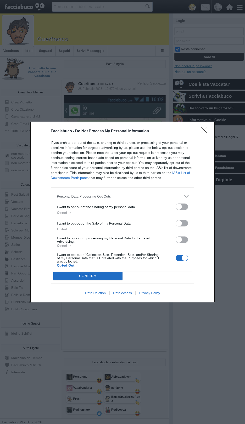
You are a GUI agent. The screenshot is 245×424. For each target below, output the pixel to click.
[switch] (182, 207)
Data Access (122, 293)
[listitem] (122, 196)
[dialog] (122, 212)
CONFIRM (88, 276)
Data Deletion (95, 293)
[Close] (205, 131)
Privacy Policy (149, 293)
